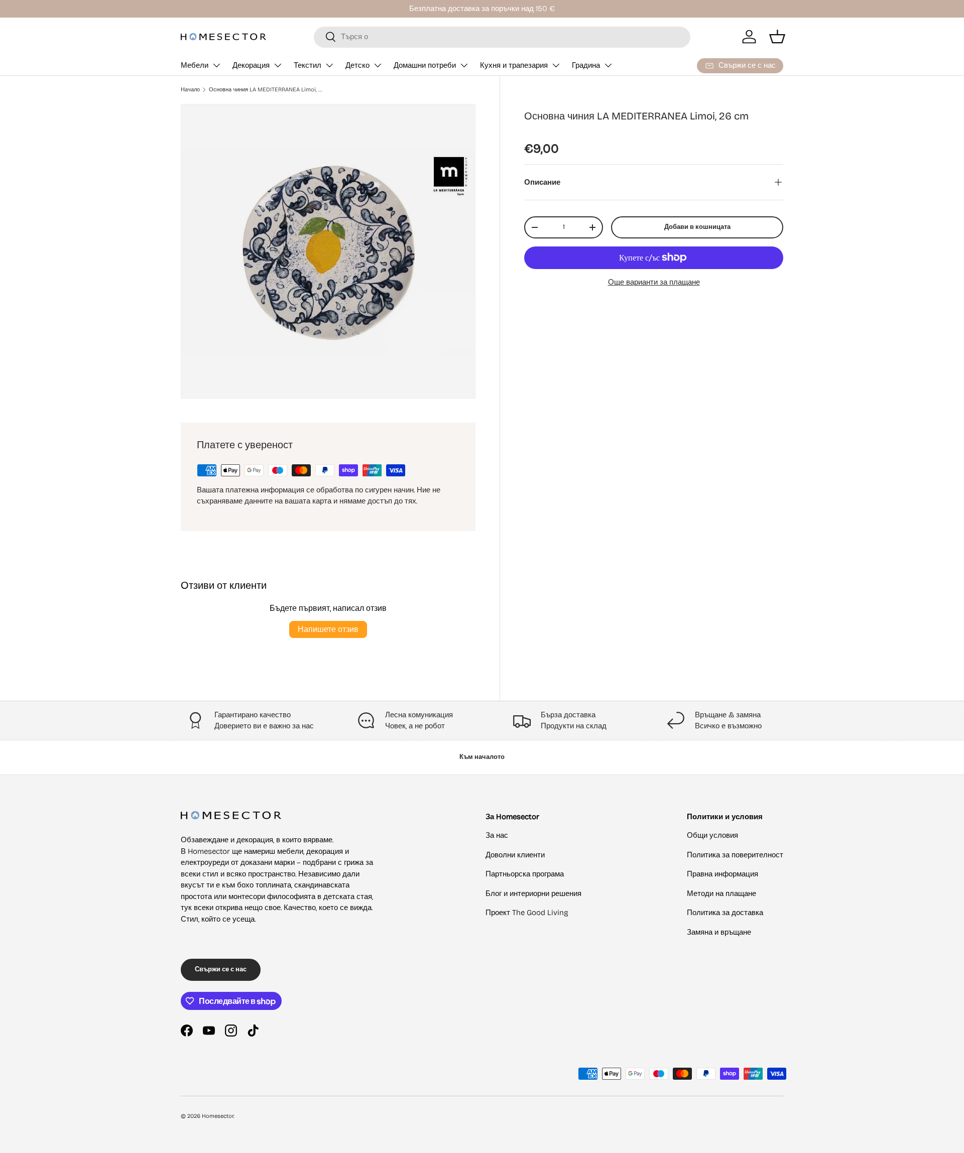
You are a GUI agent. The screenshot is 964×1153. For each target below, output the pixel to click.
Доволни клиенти (515, 854)
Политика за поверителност (735, 854)
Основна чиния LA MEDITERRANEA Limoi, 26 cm (265, 89)
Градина (586, 65)
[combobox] (502, 36)
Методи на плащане (721, 893)
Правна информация (722, 873)
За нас (497, 835)
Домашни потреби (425, 65)
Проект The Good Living (527, 912)
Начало (190, 89)
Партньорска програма (525, 873)
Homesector (217, 1116)
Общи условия (712, 835)
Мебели (194, 65)
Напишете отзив (328, 629)
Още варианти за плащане (654, 282)
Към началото (482, 757)
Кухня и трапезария (514, 65)
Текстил (307, 65)
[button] (777, 37)
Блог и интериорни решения (533, 893)
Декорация (251, 65)
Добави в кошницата (697, 227)
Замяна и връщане (719, 932)
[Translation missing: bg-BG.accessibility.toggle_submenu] (216, 65)
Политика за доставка (725, 912)
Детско (357, 65)
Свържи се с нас (221, 969)
